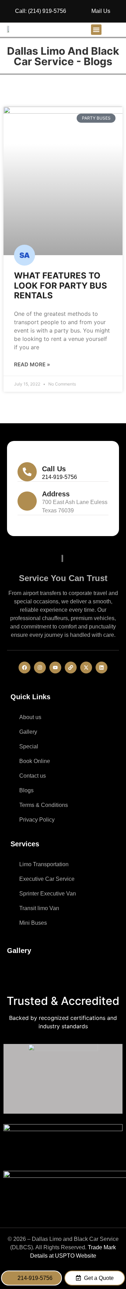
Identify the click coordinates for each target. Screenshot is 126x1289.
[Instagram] (40, 667)
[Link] (71, 667)
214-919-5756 (59, 477)
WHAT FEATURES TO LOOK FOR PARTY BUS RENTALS (60, 285)
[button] (96, 29)
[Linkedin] (101, 667)
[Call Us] (27, 471)
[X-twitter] (86, 667)
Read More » (32, 364)
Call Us (54, 469)
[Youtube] (55, 667)
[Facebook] (24, 667)
